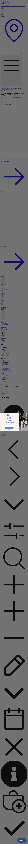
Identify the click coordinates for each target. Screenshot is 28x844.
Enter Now (9, 427)
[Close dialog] (27, 413)
